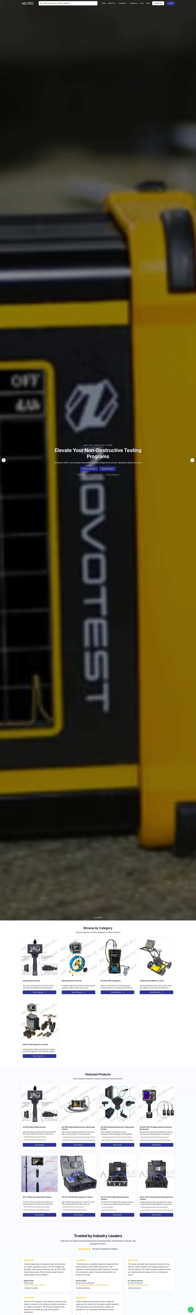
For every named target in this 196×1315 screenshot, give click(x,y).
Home (104, 3)
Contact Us (158, 3)
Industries (134, 3)
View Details (39, 1145)
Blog (148, 3)
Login (171, 3)
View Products (38, 992)
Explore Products (89, 469)
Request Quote (107, 469)
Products (122, 3)
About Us (111, 3)
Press (142, 3)
